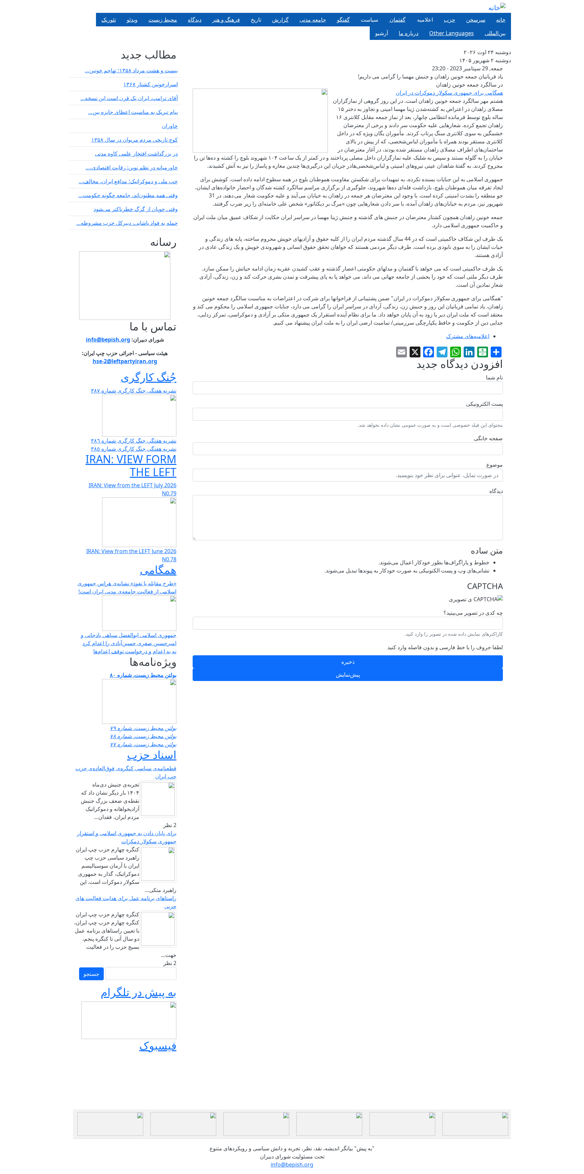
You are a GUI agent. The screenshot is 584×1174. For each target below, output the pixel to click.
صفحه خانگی (488, 438)
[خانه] (497, 7)
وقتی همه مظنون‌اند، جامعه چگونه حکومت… (128, 195)
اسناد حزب (151, 754)
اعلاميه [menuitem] (424, 19)
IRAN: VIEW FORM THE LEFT (131, 465)
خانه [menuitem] (501, 19)
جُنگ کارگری (148, 377)
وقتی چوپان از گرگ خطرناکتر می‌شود (136, 209)
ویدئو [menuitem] (132, 19)
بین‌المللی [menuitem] (495, 33)
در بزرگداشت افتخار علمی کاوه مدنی (136, 153)
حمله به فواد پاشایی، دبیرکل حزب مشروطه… (127, 223)
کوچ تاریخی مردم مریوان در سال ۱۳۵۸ (134, 139)
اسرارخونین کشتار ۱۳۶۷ (150, 84)
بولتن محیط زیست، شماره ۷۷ (143, 744)
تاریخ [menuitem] (256, 19)
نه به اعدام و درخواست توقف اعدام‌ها (134, 651)
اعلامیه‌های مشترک (467, 336)
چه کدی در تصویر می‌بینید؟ (473, 612)
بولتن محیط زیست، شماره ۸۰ (143, 675)
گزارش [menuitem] (280, 19)
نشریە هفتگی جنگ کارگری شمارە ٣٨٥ (133, 448)
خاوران (170, 126)
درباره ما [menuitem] (408, 33)
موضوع (494, 464)
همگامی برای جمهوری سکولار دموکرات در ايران (449, 92)
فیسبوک (157, 1045)
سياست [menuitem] (369, 19)
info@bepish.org (292, 1164)
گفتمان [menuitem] (397, 19)
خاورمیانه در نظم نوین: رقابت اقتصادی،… (132, 167)
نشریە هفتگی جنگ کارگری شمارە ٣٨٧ (133, 390)
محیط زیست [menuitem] (162, 19)
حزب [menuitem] (449, 19)
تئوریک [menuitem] (108, 19)
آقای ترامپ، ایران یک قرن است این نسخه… (129, 98)
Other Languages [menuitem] (451, 33)
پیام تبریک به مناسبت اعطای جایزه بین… (133, 112)
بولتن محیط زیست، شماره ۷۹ (143, 728)
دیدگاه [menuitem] (194, 19)
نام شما (494, 377)
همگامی (158, 569)
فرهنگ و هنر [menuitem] (226, 19)
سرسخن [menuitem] (475, 19)
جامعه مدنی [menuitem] (312, 19)
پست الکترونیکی (484, 403)
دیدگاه (496, 491)
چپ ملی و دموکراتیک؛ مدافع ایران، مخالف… (128, 181)
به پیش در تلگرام (138, 992)
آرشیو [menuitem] (381, 33)
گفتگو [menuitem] (343, 19)
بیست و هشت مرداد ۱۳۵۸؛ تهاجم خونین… (131, 70)
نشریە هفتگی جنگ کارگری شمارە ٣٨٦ (133, 440)
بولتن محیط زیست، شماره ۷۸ (143, 736)
